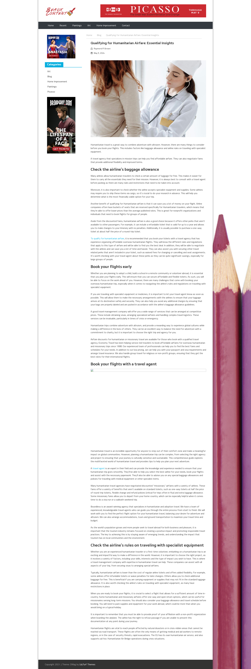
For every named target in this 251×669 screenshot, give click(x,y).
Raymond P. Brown (102, 48)
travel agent (99, 468)
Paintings (77, 25)
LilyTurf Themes (87, 664)
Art (89, 25)
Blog (49, 76)
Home (51, 25)
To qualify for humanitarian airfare (107, 238)
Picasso (51, 91)
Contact (126, 25)
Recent (63, 25)
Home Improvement (106, 25)
